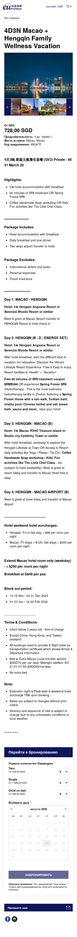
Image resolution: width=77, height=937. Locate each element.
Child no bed (17, 792)
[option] (12, 107)
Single (18, 780)
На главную (11, 18)
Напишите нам (18, 908)
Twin (17, 769)
